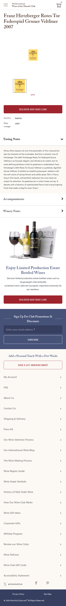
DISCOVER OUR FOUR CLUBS (33, 300)
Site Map (47, 594)
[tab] (33, 139)
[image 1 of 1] (19, 86)
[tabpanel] (33, 169)
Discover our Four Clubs (33, 109)
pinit (33, 94)
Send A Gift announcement (33, 365)
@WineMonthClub (15, 584)
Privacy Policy (18, 594)
